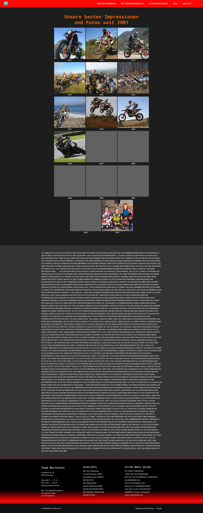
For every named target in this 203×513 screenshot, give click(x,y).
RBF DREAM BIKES (89, 483)
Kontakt (159, 508)
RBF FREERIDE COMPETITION (93, 492)
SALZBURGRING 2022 (132, 480)
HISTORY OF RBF (89, 495)
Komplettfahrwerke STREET (93, 474)
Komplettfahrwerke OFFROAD (93, 477)
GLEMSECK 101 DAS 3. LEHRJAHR (137, 492)
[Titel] (6, 4)
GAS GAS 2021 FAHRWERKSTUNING (137, 486)
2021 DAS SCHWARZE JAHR (135, 483)
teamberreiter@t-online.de (50, 485)
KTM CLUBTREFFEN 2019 (134, 495)
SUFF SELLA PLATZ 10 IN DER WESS (138, 489)
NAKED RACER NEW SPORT (93, 486)
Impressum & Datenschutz (144, 508)
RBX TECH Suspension (91, 471)
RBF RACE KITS (88, 480)
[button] (117, 3)
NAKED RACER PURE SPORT (93, 489)
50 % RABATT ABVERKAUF (134, 471)
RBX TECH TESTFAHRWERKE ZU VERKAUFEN (141, 477)
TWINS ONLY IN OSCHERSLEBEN (136, 474)
